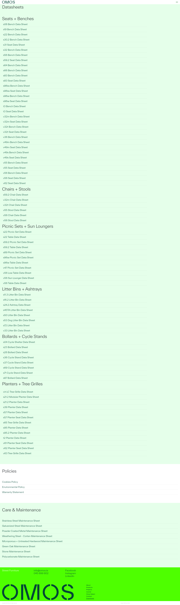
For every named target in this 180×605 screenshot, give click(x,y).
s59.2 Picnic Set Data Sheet (18, 242)
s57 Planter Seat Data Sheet (18, 417)
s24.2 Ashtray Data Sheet (16, 304)
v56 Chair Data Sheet (14, 215)
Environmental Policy (13, 487)
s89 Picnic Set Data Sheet (17, 252)
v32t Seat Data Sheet (14, 131)
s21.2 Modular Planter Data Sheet (21, 396)
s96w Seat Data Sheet (15, 101)
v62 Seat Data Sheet (14, 183)
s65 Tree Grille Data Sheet (17, 422)
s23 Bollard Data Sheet (15, 347)
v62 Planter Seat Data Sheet (18, 448)
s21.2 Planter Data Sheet (16, 402)
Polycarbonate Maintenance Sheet (20, 556)
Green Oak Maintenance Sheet (18, 546)
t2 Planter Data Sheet (14, 438)
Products (89, 587)
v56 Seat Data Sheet (14, 178)
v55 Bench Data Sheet (15, 162)
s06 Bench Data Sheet (15, 24)
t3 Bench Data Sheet (14, 106)
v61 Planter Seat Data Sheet (18, 443)
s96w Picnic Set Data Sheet (18, 257)
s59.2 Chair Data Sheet (15, 194)
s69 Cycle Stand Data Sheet (18, 367)
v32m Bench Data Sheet (16, 116)
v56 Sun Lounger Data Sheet (18, 278)
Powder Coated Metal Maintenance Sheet (25, 531)
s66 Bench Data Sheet (15, 70)
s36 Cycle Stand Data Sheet (18, 357)
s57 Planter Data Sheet (15, 412)
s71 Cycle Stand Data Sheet (18, 372)
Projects (89, 589)
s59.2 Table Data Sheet (15, 247)
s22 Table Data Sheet (14, 237)
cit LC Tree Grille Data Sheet (18, 391)
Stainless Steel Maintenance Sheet (21, 520)
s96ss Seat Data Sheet (15, 90)
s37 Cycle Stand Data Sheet (18, 362)
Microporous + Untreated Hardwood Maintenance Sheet (32, 541)
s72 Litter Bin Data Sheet (16, 325)
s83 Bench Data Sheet (15, 75)
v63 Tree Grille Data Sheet (17, 453)
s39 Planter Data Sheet (15, 407)
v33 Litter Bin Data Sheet (16, 330)
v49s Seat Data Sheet (15, 157)
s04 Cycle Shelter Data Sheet (19, 342)
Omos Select (90, 594)
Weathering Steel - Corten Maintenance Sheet (27, 536)
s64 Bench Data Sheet (15, 65)
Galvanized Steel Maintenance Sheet (22, 525)
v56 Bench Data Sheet (15, 173)
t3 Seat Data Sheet (13, 111)
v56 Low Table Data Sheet (17, 272)
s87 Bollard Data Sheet (15, 378)
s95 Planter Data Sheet (15, 427)
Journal (88, 592)
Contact (89, 596)
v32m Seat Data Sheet (15, 121)
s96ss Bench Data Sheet (16, 85)
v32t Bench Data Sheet (15, 126)
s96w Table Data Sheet (15, 262)
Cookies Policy (10, 481)
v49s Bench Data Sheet (16, 152)
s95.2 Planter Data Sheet (16, 432)
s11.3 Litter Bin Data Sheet (17, 294)
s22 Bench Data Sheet (15, 34)
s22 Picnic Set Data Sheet (17, 231)
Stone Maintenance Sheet (16, 551)
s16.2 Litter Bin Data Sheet (17, 299)
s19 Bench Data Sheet (15, 29)
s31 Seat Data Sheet (14, 44)
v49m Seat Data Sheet (15, 147)
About (88, 585)
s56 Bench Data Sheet (15, 55)
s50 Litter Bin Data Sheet (16, 315)
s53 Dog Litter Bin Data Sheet (19, 320)
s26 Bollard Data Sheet (15, 352)
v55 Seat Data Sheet (14, 167)
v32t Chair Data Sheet (15, 205)
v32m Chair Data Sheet (15, 199)
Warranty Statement (13, 492)
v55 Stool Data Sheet (14, 210)
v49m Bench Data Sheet (16, 142)
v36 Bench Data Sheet (15, 137)
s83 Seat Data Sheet (14, 80)
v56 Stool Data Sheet (14, 220)
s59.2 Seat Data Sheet (15, 60)
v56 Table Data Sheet (14, 283)
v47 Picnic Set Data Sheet (17, 267)
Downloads (90, 598)
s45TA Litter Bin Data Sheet (18, 310)
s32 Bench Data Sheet (15, 49)
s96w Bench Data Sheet (16, 96)
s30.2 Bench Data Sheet (16, 39)
